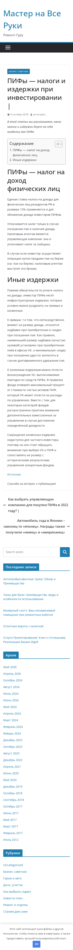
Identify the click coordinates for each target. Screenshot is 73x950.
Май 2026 (10, 667)
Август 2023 (11, 753)
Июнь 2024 (11, 700)
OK (36, 944)
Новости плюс (13, 898)
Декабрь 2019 (12, 786)
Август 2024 (11, 687)
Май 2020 (10, 780)
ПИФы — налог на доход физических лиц (31, 152)
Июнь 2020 (11, 773)
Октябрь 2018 (12, 793)
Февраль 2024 (13, 727)
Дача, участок (13, 885)
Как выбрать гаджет (17, 891)
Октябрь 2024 (12, 680)
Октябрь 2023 (12, 747)
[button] (56, 144)
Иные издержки (24, 160)
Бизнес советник (18, 71)
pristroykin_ (39, 114)
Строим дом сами (15, 911)
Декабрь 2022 (12, 760)
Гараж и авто (12, 878)
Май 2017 (10, 820)
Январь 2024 (12, 733)
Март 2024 (10, 720)
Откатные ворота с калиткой (23, 626)
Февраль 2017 (13, 833)
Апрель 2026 (12, 674)
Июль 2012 (10, 840)
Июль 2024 (10, 693)
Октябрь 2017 (12, 806)
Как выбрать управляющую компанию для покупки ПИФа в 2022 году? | (38, 505)
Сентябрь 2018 (13, 800)
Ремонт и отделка (15, 905)
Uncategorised (13, 865)
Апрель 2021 (12, 766)
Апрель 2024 (12, 713)
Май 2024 (10, 707)
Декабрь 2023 (12, 740)
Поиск (65, 552)
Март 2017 (10, 826)
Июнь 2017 (11, 813)
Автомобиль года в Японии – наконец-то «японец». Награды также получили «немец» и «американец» (34, 526)
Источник (14, 474)
